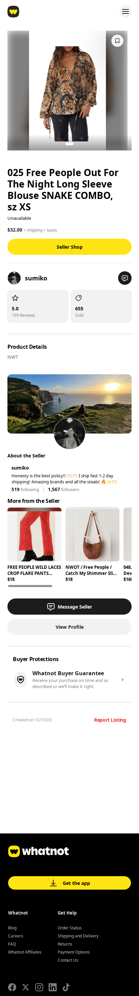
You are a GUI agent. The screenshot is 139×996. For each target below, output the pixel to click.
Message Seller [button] (75, 607)
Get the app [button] (76, 883)
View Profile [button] (70, 627)
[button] (125, 278)
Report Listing (110, 720)
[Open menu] (125, 11)
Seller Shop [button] (70, 247)
